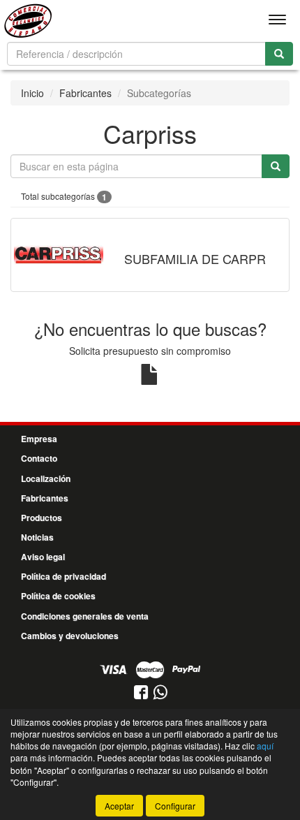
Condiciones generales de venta (85, 616)
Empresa (39, 438)
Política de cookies (58, 596)
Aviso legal (43, 556)
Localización (45, 478)
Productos (41, 517)
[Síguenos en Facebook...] (141, 693)
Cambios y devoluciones (70, 635)
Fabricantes (85, 93)
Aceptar (119, 806)
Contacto (39, 458)
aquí (265, 746)
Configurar (175, 806)
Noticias (37, 537)
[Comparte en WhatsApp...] (160, 693)
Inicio (32, 93)
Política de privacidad (63, 576)
